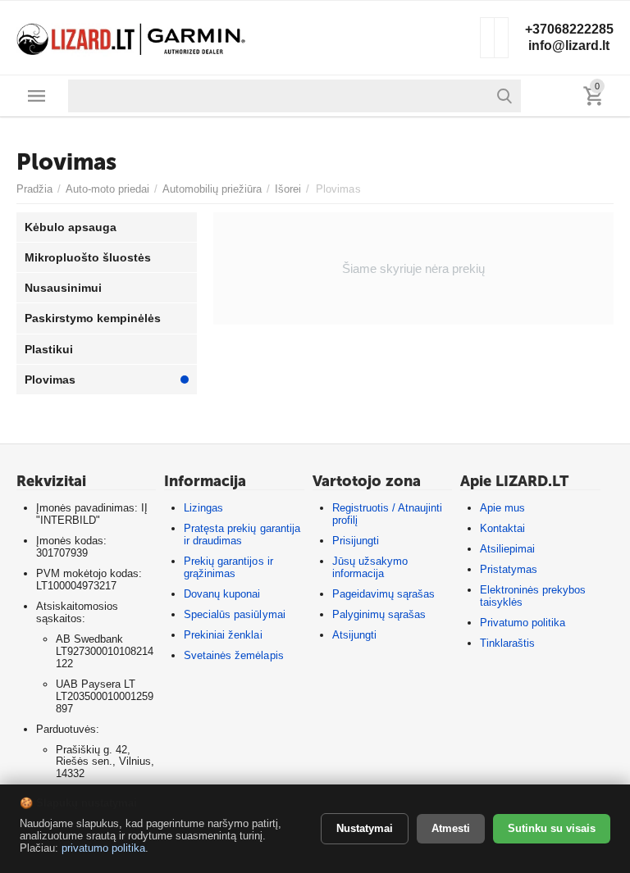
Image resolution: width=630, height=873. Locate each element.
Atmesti (450, 828)
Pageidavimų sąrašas (383, 594)
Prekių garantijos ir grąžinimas (228, 567)
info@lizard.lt (568, 45)
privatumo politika (103, 848)
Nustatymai (364, 828)
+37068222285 (569, 29)
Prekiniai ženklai (223, 635)
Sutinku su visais (552, 828)
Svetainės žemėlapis (233, 655)
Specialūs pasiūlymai (234, 614)
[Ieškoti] (504, 96)
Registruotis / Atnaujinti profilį (387, 514)
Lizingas (203, 508)
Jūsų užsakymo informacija (370, 567)
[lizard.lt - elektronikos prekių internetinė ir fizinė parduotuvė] (131, 36)
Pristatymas (508, 569)
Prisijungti (355, 540)
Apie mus (502, 508)
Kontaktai (502, 528)
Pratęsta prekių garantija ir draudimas (241, 534)
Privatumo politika (522, 622)
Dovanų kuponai (222, 594)
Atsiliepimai (507, 549)
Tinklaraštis (507, 643)
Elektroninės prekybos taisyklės (533, 596)
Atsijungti (354, 635)
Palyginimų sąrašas (379, 614)
